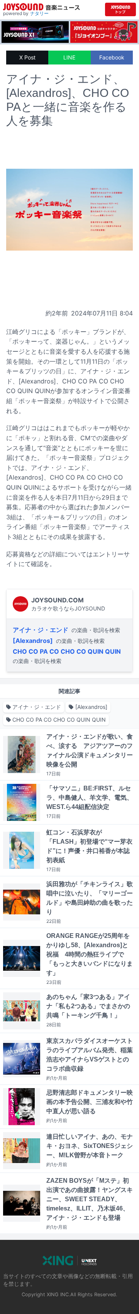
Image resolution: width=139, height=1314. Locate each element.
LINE (69, 57)
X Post (27, 57)
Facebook (111, 57)
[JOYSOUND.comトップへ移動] (120, 9)
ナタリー (39, 13)
